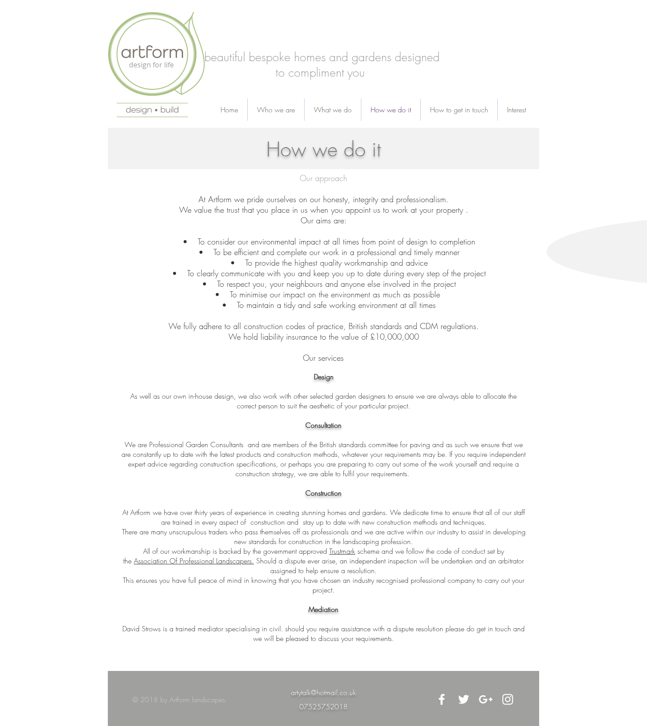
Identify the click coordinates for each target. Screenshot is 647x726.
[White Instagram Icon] (507, 699)
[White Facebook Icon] (441, 699)
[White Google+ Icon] (485, 699)
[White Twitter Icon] (463, 699)
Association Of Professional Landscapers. (194, 561)
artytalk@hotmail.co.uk (323, 692)
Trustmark (342, 551)
